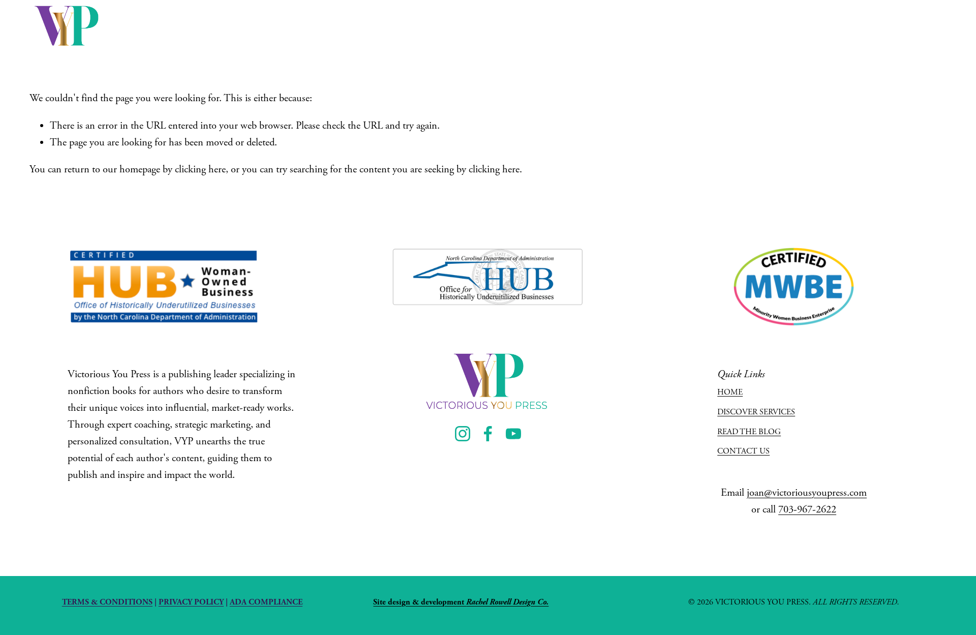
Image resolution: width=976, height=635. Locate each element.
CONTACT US (743, 451)
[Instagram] (873, 26)
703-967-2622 (807, 509)
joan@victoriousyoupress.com (807, 492)
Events (553, 26)
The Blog (680, 26)
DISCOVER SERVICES (756, 412)
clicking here (200, 169)
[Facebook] (905, 26)
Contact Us (792, 26)
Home (446, 26)
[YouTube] (938, 26)
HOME (730, 392)
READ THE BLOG (749, 432)
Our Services (499, 26)
